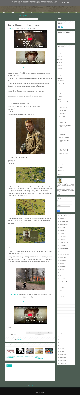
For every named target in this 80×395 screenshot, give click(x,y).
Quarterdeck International (64, 224)
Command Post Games (64, 242)
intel (30, 332)
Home (4, 12)
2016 (59, 174)
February (60, 167)
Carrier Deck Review (62, 110)
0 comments (27, 28)
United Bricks (62, 272)
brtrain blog (62, 269)
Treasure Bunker (62, 278)
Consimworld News (63, 354)
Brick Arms (62, 284)
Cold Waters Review (62, 113)
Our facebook (62, 336)
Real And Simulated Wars (64, 330)
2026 (59, 49)
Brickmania (62, 263)
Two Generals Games (63, 230)
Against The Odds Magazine (64, 254)
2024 (59, 56)
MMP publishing (62, 290)
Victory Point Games (63, 287)
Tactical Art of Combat (63, 293)
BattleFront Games (63, 360)
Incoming (23, 12)
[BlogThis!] (31, 28)
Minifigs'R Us (62, 339)
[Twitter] (62, 27)
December (61, 80)
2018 (59, 75)
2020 (59, 68)
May (60, 157)
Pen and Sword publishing (64, 281)
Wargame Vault (62, 305)
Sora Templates (42, 392)
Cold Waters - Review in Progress (64, 129)
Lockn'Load (62, 342)
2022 (59, 62)
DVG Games (62, 348)
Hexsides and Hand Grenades (65, 345)
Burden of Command (39, 333)
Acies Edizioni (62, 239)
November (61, 83)
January (60, 170)
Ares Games (62, 299)
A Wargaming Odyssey (64, 363)
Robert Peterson (19, 339)
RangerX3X (62, 333)
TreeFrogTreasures (63, 260)
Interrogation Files (56, 12)
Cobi (60, 251)
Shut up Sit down (63, 324)
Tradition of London (63, 266)
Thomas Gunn (62, 302)
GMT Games (62, 351)
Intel (31, 12)
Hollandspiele (62, 233)
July (60, 96)
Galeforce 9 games (63, 296)
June (60, 99)
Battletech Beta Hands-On (63, 153)
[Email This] (30, 28)
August (60, 93)
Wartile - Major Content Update (64, 137)
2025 (59, 53)
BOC (12, 95)
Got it (68, 2)
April (60, 161)
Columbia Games (63, 245)
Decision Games (62, 227)
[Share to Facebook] (34, 28)
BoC (48, 332)
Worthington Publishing (64, 248)
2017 (59, 78)
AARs (69, 12)
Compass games (63, 218)
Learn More (62, 2)
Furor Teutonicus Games (64, 221)
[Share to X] (32, 28)
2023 (59, 59)
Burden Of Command (41, 72)
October (60, 86)
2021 (59, 65)
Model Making (41, 12)
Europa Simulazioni (63, 236)
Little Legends (62, 275)
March (60, 164)
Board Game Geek (63, 357)
